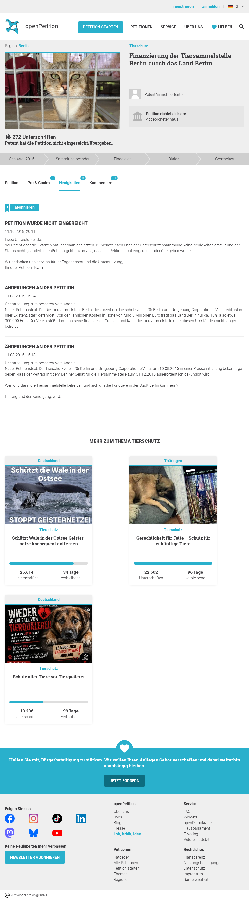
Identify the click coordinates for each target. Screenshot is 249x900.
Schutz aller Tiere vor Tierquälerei (49, 676)
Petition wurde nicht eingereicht (46, 223)
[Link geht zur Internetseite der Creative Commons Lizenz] (8, 894)
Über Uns (193, 27)
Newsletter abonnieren (35, 857)
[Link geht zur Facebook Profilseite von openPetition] (10, 818)
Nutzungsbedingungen (203, 862)
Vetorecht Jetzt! (197, 839)
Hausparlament (197, 828)
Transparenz (194, 857)
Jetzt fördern (124, 780)
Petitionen (141, 27)
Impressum (193, 874)
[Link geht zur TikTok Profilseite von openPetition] (57, 818)
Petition (11, 182)
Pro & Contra (38, 180)
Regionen (122, 879)
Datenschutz (194, 868)
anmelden (211, 6)
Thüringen (173, 460)
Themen (121, 874)
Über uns (121, 811)
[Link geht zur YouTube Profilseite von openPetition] (57, 832)
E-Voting (191, 834)
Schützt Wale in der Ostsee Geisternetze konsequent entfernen (48, 541)
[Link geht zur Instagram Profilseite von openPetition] (33, 818)
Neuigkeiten (69, 180)
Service (168, 27)
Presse (119, 828)
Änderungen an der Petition (39, 288)
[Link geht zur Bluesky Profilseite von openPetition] (33, 832)
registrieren (183, 6)
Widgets (190, 817)
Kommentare (100, 180)
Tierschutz (138, 46)
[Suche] (241, 26)
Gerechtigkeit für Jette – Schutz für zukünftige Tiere (173, 541)
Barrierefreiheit (196, 879)
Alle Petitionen (126, 862)
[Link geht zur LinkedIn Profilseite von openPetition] (81, 818)
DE (236, 6)
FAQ (187, 811)
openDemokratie (198, 822)
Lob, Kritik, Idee (127, 834)
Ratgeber (121, 857)
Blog (117, 822)
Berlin (23, 45)
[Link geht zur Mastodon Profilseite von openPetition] (10, 832)
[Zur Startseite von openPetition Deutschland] (32, 26)
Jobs (118, 817)
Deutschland (49, 460)
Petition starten (100, 27)
